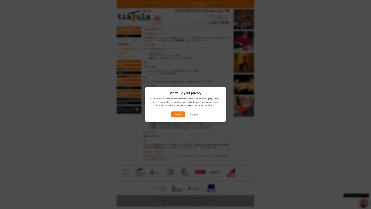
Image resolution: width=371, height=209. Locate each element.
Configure (194, 114)
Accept (178, 114)
